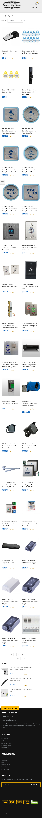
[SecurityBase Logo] (12, 3)
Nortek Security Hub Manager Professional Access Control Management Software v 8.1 (29, 526)
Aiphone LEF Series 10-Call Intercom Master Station (30, 641)
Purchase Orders (6, 745)
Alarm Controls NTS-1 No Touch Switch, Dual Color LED (29, 248)
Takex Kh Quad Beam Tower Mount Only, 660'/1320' (29, 92)
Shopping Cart (5, 748)
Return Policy (5, 767)
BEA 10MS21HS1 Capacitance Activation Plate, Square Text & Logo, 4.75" (9, 171)
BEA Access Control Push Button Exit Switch (10, 403)
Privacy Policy (5, 769)
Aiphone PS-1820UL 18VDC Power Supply (29, 562)
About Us (3, 758)
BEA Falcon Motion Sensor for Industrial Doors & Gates (29, 446)
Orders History (5, 741)
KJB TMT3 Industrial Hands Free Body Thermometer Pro (21, 668)
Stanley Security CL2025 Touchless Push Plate (30, 287)
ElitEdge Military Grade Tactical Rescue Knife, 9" (20, 679)
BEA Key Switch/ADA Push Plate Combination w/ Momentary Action (10, 365)
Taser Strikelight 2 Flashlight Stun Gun (21, 690)
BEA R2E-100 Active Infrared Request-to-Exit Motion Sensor (29, 365)
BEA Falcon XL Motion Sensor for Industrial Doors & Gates (9, 446)
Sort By (3, 21)
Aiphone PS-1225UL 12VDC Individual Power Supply (10, 641)
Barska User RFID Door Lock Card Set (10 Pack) (30, 52)
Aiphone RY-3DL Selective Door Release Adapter (10, 602)
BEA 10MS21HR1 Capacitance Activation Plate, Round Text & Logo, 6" (29, 171)
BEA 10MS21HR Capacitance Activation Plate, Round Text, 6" (9, 209)
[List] (40, 21)
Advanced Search (6, 743)
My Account (4, 739)
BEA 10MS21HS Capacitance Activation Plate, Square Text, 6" (29, 209)
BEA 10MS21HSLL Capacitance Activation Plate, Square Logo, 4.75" (9, 132)
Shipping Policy (5, 765)
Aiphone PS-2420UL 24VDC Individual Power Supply (30, 602)
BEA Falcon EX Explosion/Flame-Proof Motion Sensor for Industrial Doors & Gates (29, 406)
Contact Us (4, 760)
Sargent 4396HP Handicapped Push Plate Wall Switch (28, 485)
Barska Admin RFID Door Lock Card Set (8, 91)
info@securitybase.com (9, 720)
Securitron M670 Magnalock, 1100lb (8, 562)
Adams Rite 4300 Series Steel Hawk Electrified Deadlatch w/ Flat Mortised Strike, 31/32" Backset (10, 328)
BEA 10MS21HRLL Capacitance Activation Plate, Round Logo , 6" (29, 131)
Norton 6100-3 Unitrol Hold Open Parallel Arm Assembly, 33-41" (10, 485)
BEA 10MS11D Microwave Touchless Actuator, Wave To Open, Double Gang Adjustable (9, 250)
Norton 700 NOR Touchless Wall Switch (9, 286)
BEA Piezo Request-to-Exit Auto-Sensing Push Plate (30, 326)
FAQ (2, 762)
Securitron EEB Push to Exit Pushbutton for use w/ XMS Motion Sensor (10, 524)
